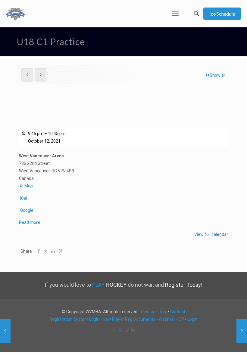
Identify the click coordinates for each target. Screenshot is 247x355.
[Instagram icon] (126, 329)
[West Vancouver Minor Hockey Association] (15, 13)
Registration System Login (74, 319)
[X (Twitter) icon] (120, 329)
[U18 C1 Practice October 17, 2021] (241, 331)
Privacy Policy (154, 311)
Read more (29, 222)
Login (192, 319)
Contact (177, 311)
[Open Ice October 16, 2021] (5, 331)
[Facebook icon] (114, 329)
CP (181, 319)
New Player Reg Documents (129, 319)
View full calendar (211, 234)
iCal (23, 198)
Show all (218, 75)
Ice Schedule (222, 14)
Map (26, 187)
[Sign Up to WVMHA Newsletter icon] (133, 329)
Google (26, 210)
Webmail (167, 319)
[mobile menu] (175, 13)
